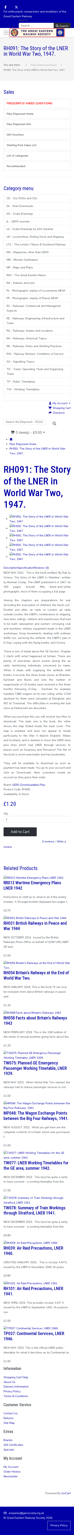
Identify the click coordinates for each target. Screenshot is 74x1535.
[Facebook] (5, 7)
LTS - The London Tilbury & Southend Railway (36, 244)
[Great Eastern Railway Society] (37, 32)
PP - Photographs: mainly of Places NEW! (32, 298)
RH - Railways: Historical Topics (27, 338)
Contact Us (11, 1413)
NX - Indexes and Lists (21, 283)
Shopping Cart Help (16, 1377)
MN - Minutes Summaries (22, 260)
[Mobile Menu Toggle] (6, 33)
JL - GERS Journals (18, 221)
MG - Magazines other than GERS (28, 252)
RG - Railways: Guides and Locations (30, 331)
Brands (8, 1440)
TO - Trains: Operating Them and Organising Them (35, 371)
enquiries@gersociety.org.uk (26, 1513)
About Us (9, 1382)
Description (11, 568)
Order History (12, 1472)
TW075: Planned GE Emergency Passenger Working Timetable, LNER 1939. (35, 1068)
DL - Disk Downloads (20, 206)
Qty (6, 813)
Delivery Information (16, 1387)
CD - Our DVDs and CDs (22, 198)
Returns (8, 1418)
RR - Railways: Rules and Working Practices (34, 346)
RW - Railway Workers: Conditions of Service (35, 354)
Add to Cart (20, 831)
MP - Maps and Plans (20, 267)
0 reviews (48, 841)
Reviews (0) (41, 568)
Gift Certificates (13, 1445)
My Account (11, 1467)
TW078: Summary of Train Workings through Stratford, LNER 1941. (35, 1210)
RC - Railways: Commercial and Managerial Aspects (34, 308)
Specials (9, 1450)
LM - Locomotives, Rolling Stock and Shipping (35, 237)
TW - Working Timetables (23, 389)
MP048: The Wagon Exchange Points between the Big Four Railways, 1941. (36, 1115)
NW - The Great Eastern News (26, 275)
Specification (26, 568)
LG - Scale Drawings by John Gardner (30, 229)
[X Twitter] (16, 7)
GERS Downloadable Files (28, 785)
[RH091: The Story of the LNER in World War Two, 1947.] (40, 519)
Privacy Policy (12, 1391)
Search (23, 20)
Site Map (9, 1423)
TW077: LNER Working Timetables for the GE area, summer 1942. (36, 1165)
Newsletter (11, 1476)
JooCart (66, 1493)
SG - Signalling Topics (21, 362)
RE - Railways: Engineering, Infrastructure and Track (35, 321)
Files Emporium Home (22, 444)
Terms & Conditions (16, 1396)
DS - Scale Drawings (20, 214)
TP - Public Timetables (21, 382)
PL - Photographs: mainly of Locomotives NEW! (36, 291)
